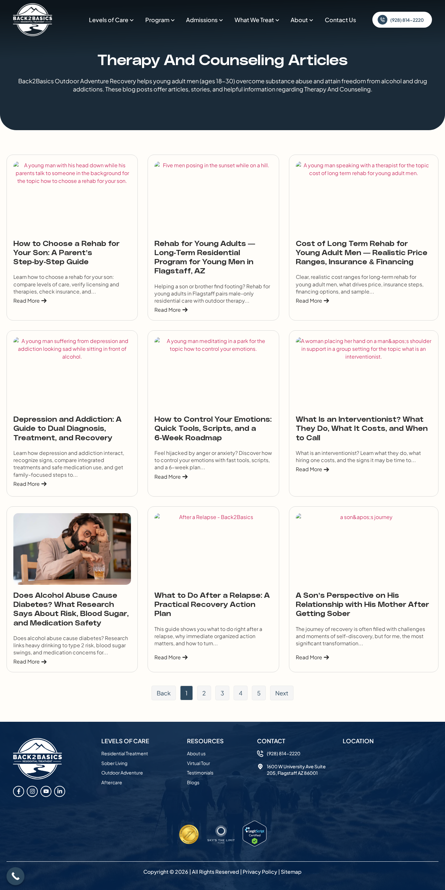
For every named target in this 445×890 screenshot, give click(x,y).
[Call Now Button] (15, 876)
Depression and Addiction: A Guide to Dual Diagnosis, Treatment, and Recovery (67, 429)
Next (281, 693)
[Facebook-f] (18, 791)
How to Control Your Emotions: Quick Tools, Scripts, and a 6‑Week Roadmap (213, 429)
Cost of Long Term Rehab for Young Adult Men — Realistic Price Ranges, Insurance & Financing (361, 253)
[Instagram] (32, 791)
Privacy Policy (260, 872)
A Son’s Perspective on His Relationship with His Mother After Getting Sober (362, 605)
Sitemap (291, 872)
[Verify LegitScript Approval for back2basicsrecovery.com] (254, 844)
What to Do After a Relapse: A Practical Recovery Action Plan (212, 605)
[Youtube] (45, 791)
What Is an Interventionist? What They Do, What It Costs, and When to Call (362, 429)
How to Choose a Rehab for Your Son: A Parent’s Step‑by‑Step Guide (66, 253)
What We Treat (254, 19)
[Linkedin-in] (59, 791)
